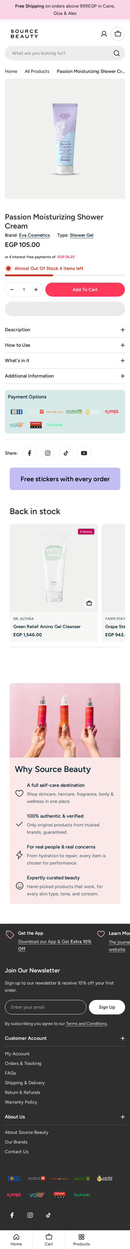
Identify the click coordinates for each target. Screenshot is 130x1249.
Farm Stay (115, 619)
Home (11, 71)
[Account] (104, 33)
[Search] (116, 53)
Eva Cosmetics (34, 235)
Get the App (30, 933)
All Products (37, 71)
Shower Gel (81, 235)
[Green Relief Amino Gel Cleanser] (54, 568)
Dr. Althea (23, 619)
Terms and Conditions (86, 1023)
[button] (65, 309)
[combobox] (65, 53)
